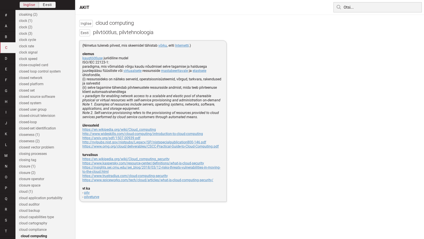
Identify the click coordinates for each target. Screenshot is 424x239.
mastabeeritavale (174, 71)
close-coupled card (33, 65)
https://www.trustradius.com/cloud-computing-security (125, 176)
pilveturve (91, 197)
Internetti (182, 45)
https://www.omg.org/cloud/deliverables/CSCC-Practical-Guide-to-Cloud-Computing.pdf (150, 146)
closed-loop (28, 122)
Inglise (29, 5)
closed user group (33, 109)
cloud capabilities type (36, 217)
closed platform (31, 84)
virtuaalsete (132, 71)
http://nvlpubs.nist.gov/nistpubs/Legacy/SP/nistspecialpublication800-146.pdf (144, 142)
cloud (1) (26, 191)
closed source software (37, 96)
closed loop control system (40, 71)
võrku (162, 45)
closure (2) (27, 173)
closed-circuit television (37, 116)
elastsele (199, 71)
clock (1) (25, 21)
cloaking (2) (28, 14)
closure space (29, 185)
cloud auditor (29, 204)
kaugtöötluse (92, 58)
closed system (30, 103)
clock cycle (27, 40)
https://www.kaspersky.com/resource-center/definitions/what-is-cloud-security (143, 163)
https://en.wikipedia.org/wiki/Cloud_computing (119, 129)
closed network (30, 78)
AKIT (84, 7)
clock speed (28, 59)
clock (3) (25, 33)
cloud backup (29, 210)
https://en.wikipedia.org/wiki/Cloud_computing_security (126, 159)
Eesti (47, 5)
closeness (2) (29, 141)
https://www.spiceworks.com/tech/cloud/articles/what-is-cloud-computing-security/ (147, 180)
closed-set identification (37, 128)
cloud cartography (33, 223)
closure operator (31, 179)
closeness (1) (29, 135)
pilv (87, 193)
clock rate (26, 46)
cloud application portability (40, 198)
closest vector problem (36, 147)
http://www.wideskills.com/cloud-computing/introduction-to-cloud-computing (142, 134)
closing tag (27, 160)
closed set (27, 90)
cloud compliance (33, 229)
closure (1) (27, 166)
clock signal (28, 52)
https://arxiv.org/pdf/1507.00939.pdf (111, 138)
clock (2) (25, 27)
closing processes (33, 154)
